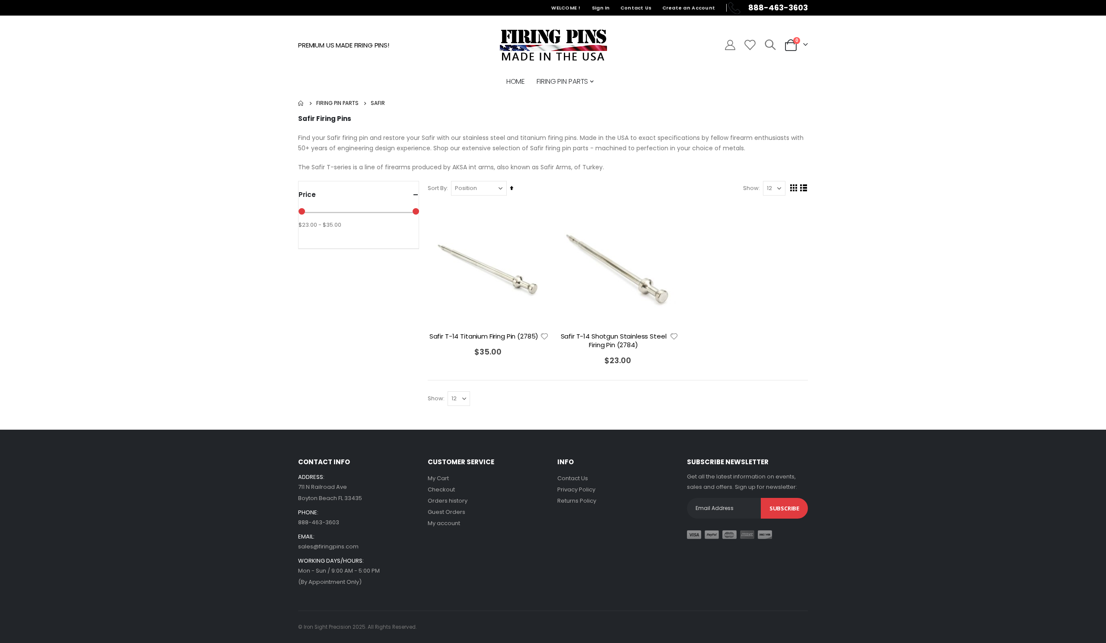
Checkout (441, 489)
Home (301, 103)
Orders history (447, 501)
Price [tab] (307, 194)
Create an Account (688, 7)
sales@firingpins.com (328, 546)
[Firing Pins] (553, 45)
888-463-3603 (318, 522)
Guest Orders (446, 512)
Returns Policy (576, 501)
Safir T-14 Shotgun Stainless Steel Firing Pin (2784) (614, 340)
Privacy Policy (576, 489)
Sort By (437, 188)
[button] (544, 336)
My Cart (438, 478)
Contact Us (636, 7)
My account (444, 523)
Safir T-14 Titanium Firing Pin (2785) (483, 336)
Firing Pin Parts (337, 103)
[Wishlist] (749, 45)
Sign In (601, 7)
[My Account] (730, 45)
